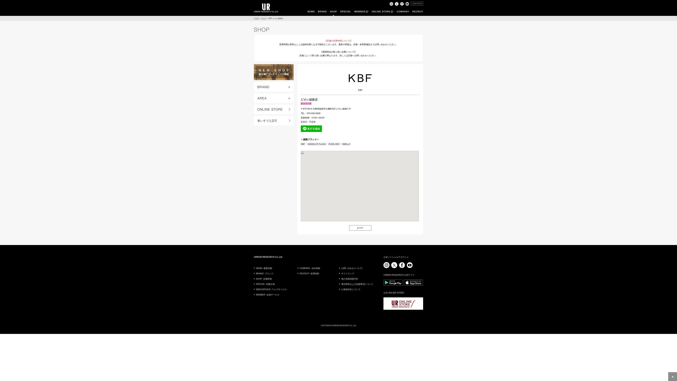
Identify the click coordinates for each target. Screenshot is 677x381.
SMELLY (346, 143)
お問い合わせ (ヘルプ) (351, 268)
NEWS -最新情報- (264, 268)
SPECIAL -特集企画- (265, 283)
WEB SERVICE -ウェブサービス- (271, 289)
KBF (303, 143)
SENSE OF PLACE (317, 143)
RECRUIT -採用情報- (310, 273)
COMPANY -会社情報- (310, 268)
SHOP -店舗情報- (264, 278)
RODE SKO (333, 143)
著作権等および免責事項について (357, 283)
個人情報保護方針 (349, 278)
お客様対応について (350, 289)
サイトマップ (347, 273)
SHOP (263, 18)
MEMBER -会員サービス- (268, 294)
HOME (256, 18)
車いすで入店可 (267, 121)
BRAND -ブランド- (265, 273)
